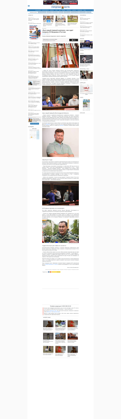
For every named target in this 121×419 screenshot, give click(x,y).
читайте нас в (56, 271)
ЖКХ (59, 10)
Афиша (82, 53)
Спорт (56, 10)
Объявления (80, 10)
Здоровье (52, 10)
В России (82, 112)
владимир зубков (75, 269)
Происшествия (38, 10)
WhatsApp (52, 310)
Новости (30, 15)
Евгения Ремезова (48, 264)
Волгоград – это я (84, 69)
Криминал (44, 28)
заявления (48, 124)
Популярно (83, 15)
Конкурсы (74, 10)
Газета (85, 10)
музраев (62, 269)
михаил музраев (68, 269)
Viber (56, 310)
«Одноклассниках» (56, 311)
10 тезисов (55, 264)
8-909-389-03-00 (66, 306)
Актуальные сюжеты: (33, 12)
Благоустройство (45, 10)
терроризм (55, 269)
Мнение (82, 38)
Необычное (69, 10)
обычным (62, 125)
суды (59, 269)
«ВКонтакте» (49, 311)
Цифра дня (83, 82)
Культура (63, 10)
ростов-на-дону (49, 269)
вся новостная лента (34, 123)
